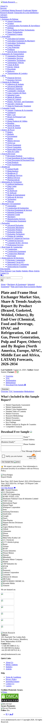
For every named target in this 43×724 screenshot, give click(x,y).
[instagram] (7, 714)
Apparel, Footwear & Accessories (20, 110)
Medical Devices (13, 178)
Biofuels (10, 134)
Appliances (11, 112)
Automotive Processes (15, 56)
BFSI (4, 76)
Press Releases (5, 271)
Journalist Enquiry (12, 681)
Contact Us (4, 273)
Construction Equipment (16, 251)
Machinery (11, 217)
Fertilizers (11, 49)
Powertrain (11, 69)
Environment (12, 136)
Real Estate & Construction (12, 247)
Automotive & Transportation (13, 54)
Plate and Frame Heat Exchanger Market (26, 287)
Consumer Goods (8, 108)
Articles (37, 271)
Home (3, 284)
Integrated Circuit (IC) (15, 262)
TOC (8, 378)
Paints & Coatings (14, 99)
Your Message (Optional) (31, 451)
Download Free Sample (15, 385)
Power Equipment (14, 145)
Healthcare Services (14, 175)
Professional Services (15, 245)
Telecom (10, 201)
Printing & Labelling (15, 236)
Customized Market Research (11, 10)
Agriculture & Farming (16, 39)
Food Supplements (14, 165)
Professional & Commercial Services (15, 238)
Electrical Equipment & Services (19, 210)
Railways (10, 71)
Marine (10, 138)
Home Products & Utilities (17, 121)
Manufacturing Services (16, 219)
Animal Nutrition (13, 45)
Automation (11, 206)
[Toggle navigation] (16, 2)
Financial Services (14, 78)
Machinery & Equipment (11, 204)
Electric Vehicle (13, 67)
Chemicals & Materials (10, 82)
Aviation (10, 23)
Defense (10, 28)
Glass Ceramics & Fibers (16, 93)
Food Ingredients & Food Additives (20, 158)
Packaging (6, 223)
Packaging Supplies (14, 232)
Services (3, 8)
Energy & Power (8, 130)
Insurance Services (14, 80)
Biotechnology (13, 171)
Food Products (12, 162)
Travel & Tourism (14, 128)
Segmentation (11, 380)
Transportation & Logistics (17, 73)
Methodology (11, 383)
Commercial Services (15, 241)
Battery (10, 132)
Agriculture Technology (16, 43)
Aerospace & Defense (10, 19)
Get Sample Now (8, 462)
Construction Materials (15, 254)
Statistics (25, 271)
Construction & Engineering (18, 208)
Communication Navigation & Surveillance (23, 26)
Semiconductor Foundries (17, 267)
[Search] (2, 280)
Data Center (11, 186)
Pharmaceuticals (13, 180)
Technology (11, 199)
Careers (8, 686)
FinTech (10, 188)
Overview (9, 376)
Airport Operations (14, 21)
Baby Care (11, 115)
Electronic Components (16, 260)
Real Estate (11, 256)
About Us (4, 6)
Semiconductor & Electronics (13, 258)
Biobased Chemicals (15, 89)
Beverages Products (14, 156)
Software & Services (15, 197)
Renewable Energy (14, 149)
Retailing (10, 123)
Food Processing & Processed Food (20, 160)
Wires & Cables (13, 152)
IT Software (11, 193)
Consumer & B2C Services (17, 243)
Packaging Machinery (15, 227)
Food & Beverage (8, 154)
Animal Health (12, 169)
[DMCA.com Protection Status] (10, 702)
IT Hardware (12, 191)
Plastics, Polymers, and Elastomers (20, 102)
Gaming (10, 119)
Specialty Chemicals (15, 104)
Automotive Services (15, 58)
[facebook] (12, 714)
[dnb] (4, 692)
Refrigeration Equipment (16, 221)
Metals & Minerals (14, 97)
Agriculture (6, 36)
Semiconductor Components (18, 264)
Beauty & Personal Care (16, 117)
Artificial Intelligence (15, 184)
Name (27, 437)
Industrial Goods (13, 214)
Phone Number (29, 444)
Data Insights (5, 269)
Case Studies (16, 271)
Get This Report (7, 488)
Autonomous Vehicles (15, 63)
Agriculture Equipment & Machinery (21, 41)
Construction (12, 249)
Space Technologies (14, 32)
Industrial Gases (13, 95)
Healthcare (6, 167)
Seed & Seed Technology (17, 52)
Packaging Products (14, 230)
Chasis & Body (13, 65)
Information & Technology (12, 182)
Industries (4, 17)
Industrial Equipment (15, 212)
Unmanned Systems (14, 34)
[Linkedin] (11, 714)
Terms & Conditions (13, 677)
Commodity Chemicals (16, 91)
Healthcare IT (12, 173)
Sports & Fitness (13, 125)
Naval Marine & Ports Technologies (21, 30)
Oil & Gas (11, 143)
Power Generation (14, 147)
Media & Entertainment (16, 195)
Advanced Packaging (15, 225)
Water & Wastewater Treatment (19, 106)
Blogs (31, 271)
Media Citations (12, 665)
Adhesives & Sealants (15, 84)
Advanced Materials (14, 86)
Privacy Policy (11, 679)
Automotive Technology (16, 60)
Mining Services (13, 141)
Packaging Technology (16, 234)
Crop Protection (13, 47)
